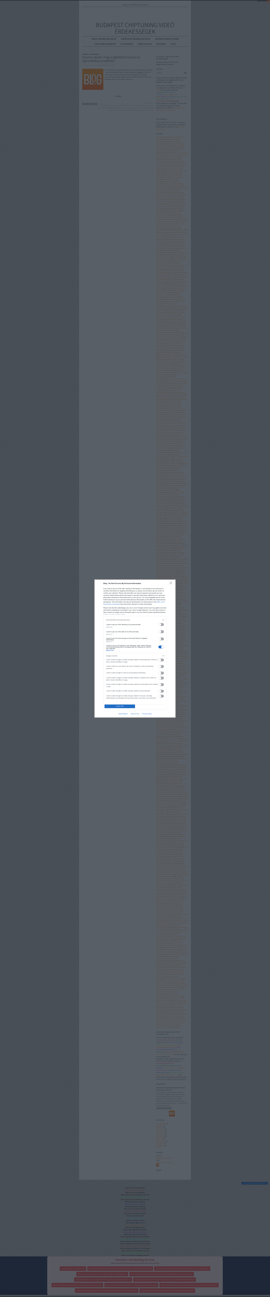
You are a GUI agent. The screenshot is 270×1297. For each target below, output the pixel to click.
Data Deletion (123, 714)
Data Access (135, 714)
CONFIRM (120, 706)
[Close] (171, 584)
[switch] (161, 624)
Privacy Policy (147, 714)
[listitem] (135, 620)
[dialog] (135, 648)
